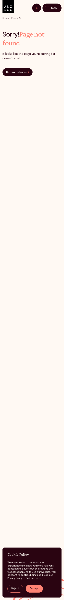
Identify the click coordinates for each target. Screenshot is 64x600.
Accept (34, 588)
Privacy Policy (14, 578)
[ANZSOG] (8, 6)
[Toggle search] (36, 8)
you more (38, 566)
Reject (15, 588)
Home (5, 18)
